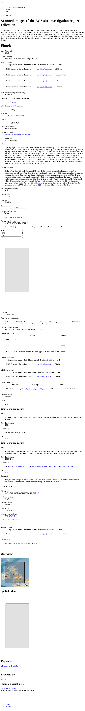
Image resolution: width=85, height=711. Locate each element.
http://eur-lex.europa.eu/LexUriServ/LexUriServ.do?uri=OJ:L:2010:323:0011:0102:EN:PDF (40, 466)
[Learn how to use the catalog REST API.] (5, 708)
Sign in (8, 15)
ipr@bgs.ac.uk (34, 185)
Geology (13, 102)
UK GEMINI (10, 516)
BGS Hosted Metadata (17, 7)
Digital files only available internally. (18, 134)
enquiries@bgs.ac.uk (44, 69)
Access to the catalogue (9, 688)
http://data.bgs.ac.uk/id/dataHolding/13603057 (21, 543)
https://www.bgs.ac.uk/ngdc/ (35, 389)
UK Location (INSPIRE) (18, 115)
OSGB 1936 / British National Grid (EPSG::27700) (23, 330)
